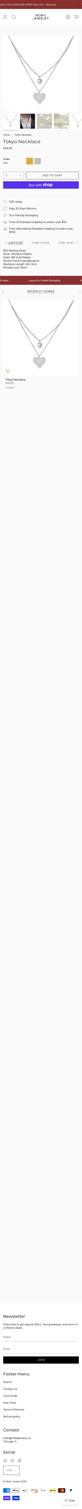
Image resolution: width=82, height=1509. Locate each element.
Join (41, 1359)
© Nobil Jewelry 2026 (15, 1481)
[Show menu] (5, 17)
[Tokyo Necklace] (41, 338)
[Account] (68, 17)
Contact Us (10, 1389)
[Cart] (76, 17)
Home (6, 134)
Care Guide (10, 1396)
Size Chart (9, 1402)
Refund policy (11, 1416)
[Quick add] (7, 371)
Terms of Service (13, 1409)
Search (7, 1382)
